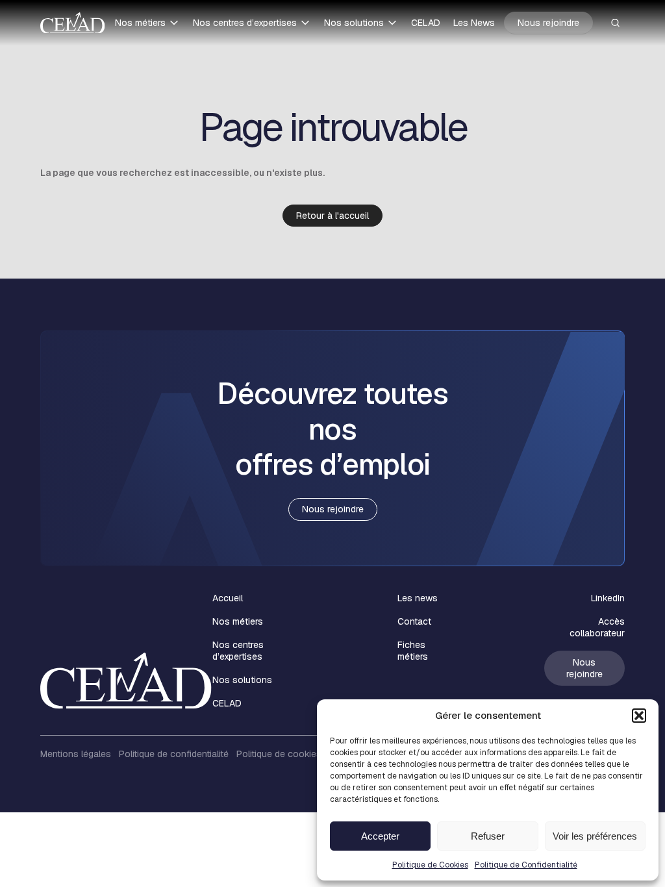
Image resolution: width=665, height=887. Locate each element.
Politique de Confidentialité (526, 865)
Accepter (380, 836)
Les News (474, 23)
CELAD (425, 23)
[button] (639, 715)
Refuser (488, 836)
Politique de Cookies (430, 865)
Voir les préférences (595, 836)
